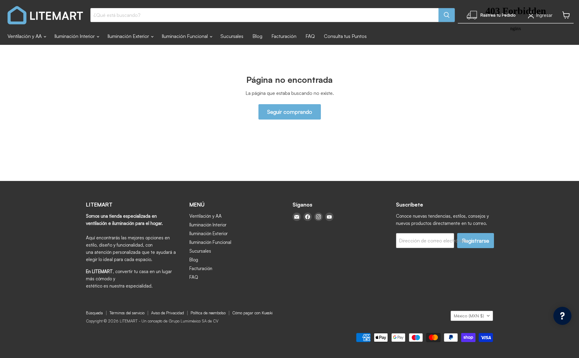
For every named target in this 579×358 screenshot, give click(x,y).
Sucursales (231, 36)
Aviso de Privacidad (167, 312)
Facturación (283, 36)
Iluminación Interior (75, 36)
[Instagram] (318, 217)
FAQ (310, 36)
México (469, 315)
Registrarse (475, 240)
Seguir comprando (289, 111)
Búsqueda (94, 312)
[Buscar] (446, 15)
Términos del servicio (126, 312)
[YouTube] (329, 217)
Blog (257, 36)
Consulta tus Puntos (345, 36)
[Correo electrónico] (297, 217)
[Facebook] (307, 217)
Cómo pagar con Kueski (252, 312)
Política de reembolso (208, 312)
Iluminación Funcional (185, 36)
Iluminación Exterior (128, 36)
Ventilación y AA (25, 36)
